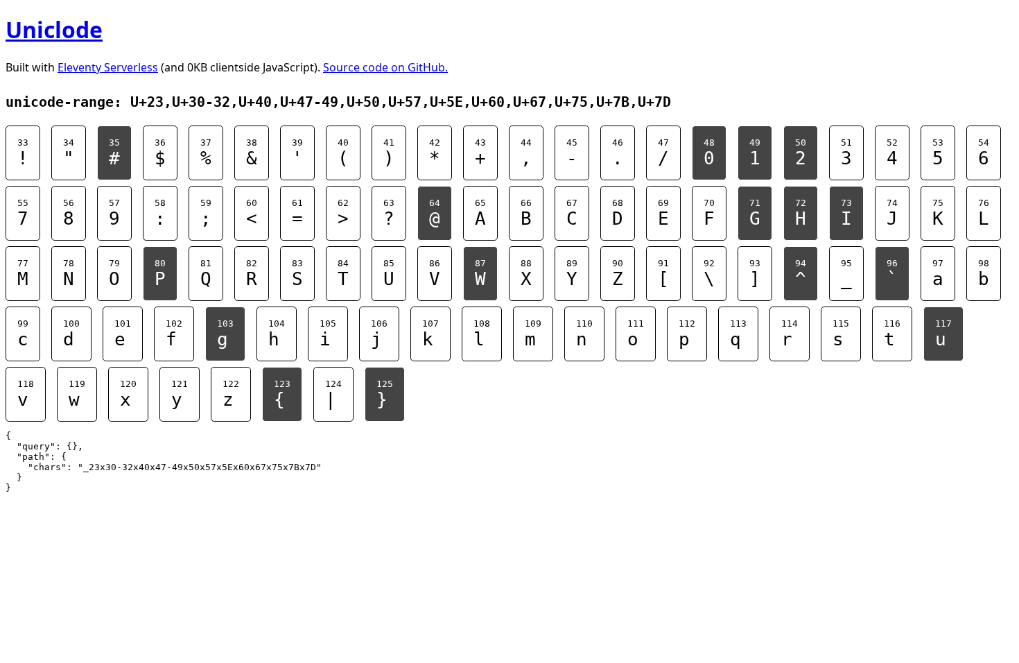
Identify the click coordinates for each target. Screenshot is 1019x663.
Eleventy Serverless (108, 67)
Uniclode (54, 29)
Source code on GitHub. (385, 67)
